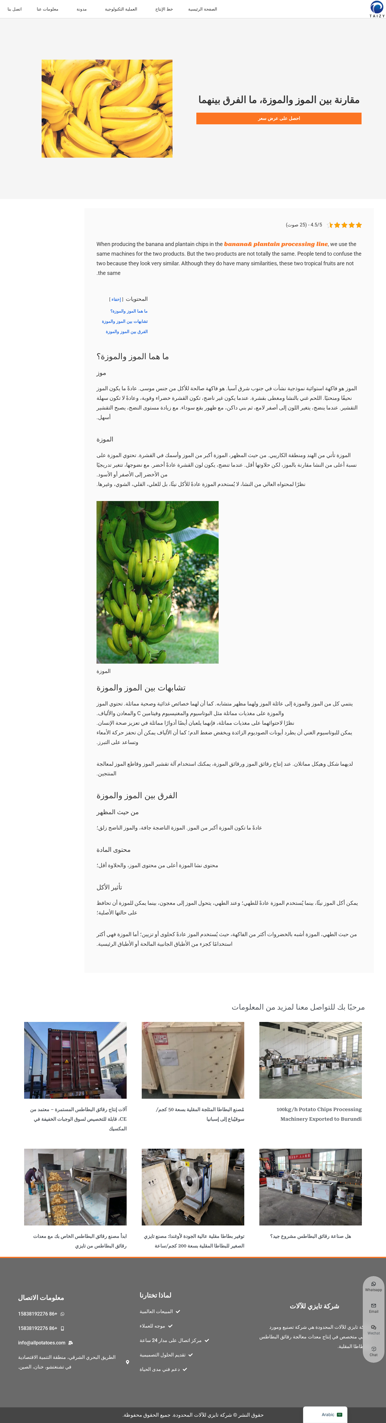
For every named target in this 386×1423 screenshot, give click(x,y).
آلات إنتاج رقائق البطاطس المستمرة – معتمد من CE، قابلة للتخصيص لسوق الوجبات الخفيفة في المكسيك (78, 1119)
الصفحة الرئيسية (202, 9)
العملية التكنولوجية (121, 9)
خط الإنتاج (164, 9)
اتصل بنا (15, 9)
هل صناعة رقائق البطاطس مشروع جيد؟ (310, 1236)
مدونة (82, 9)
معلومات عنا (48, 9)
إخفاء (116, 299)
